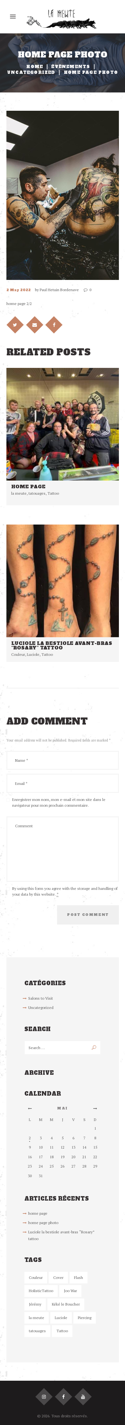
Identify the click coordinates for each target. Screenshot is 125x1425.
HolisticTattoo (41, 1290)
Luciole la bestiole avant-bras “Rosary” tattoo (61, 645)
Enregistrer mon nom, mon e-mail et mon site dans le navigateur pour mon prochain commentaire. (58, 802)
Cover (58, 1277)
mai (62, 1108)
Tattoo (53, 493)
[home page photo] (62, 195)
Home (34, 66)
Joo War (70, 1290)
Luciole (33, 654)
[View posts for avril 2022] (29, 1108)
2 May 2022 (18, 290)
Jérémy (35, 1304)
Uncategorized (31, 72)
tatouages (37, 493)
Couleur (18, 654)
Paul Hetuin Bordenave (59, 289)
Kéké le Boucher (66, 1304)
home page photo (43, 1222)
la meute (19, 493)
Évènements (70, 66)
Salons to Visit (40, 998)
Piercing (84, 1317)
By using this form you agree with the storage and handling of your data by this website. (65, 891)
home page (28, 486)
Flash (78, 1277)
